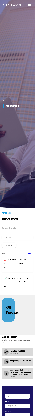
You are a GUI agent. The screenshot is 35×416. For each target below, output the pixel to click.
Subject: (7, 411)
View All (30, 253)
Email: (7, 401)
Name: (7, 392)
